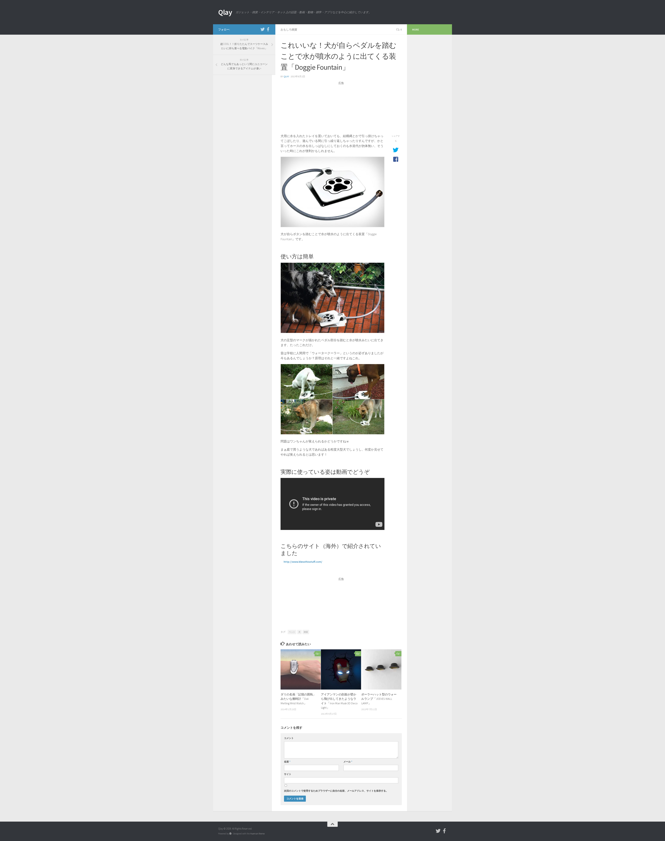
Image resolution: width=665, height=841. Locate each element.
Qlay (225, 12)
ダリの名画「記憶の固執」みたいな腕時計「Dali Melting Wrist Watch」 (298, 698)
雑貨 (306, 632)
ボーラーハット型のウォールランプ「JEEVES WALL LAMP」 (379, 698)
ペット (292, 632)
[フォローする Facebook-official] (268, 29)
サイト (287, 774)
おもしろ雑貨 (289, 29)
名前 (287, 761)
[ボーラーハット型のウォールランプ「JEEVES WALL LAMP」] (381, 669)
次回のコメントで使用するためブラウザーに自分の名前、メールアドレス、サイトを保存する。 (336, 790)
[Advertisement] (341, 109)
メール (347, 761)
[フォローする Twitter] (262, 29)
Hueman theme (257, 833)
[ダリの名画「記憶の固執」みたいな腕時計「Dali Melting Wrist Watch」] (301, 669)
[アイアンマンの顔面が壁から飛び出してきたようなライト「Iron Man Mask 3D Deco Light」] (341, 669)
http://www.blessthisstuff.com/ (303, 561)
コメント (289, 738)
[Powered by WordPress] (230, 834)
